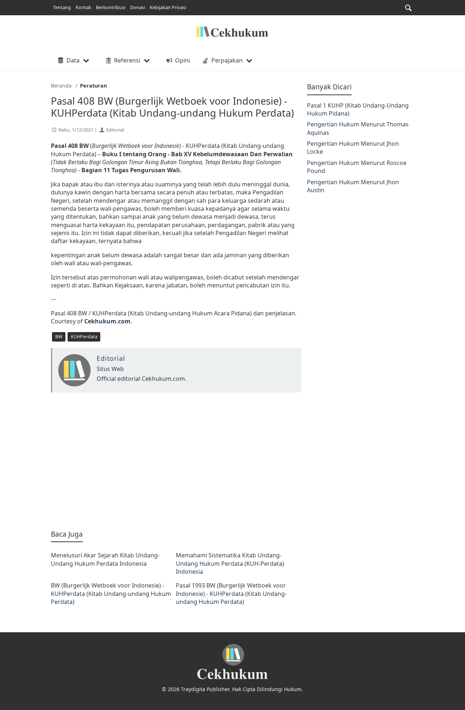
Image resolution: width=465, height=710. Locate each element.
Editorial (115, 129)
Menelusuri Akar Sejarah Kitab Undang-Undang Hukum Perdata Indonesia (105, 559)
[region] (176, 460)
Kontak (83, 7)
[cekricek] (232, 662)
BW (82, 313)
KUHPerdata (109, 313)
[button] (408, 7)
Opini (182, 60)
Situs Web (110, 369)
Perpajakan (227, 60)
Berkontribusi (110, 7)
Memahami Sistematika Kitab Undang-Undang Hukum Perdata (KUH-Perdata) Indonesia (230, 563)
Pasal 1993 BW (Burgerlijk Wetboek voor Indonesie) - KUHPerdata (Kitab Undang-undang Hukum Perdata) (231, 593)
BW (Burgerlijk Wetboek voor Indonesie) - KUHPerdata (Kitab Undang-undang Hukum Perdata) (111, 593)
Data (73, 60)
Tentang (62, 7)
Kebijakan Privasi (168, 7)
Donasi (137, 7)
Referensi (127, 60)
